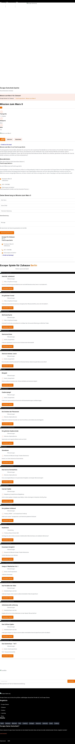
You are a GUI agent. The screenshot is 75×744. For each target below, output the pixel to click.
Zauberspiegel (6, 392)
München (14, 723)
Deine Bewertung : (4, 215)
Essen (51, 723)
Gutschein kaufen (22, 2)
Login (3, 2)
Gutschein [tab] (18, 139)
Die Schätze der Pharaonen (10, 411)
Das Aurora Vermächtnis (9, 469)
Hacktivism (5, 527)
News (60, 8)
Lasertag (53, 8)
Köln (20, 723)
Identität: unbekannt (8, 276)
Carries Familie (6, 489)
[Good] (6, 218)
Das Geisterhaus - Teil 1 (9, 643)
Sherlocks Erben (7, 334)
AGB (25, 228)
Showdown (5, 450)
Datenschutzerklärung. (19, 683)
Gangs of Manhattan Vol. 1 (10, 566)
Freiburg (56, 723)
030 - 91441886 (6, 184)
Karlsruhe (45, 723)
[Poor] (4, 218)
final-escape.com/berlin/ (8, 187)
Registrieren (11, 2)
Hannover (38, 723)
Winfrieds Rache (7, 315)
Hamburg (7, 723)
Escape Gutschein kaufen (9, 88)
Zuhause (39, 8)
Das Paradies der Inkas (9, 585)
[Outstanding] (10, 218)
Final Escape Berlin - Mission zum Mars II (26, 98)
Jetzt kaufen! (3, 733)
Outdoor (46, 8)
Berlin (2, 723)
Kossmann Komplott (8, 547)
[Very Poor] (2, 218)
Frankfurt (25, 723)
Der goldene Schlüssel (9, 508)
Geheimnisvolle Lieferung (10, 605)
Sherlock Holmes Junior (9, 353)
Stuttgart (31, 723)
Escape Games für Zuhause (7, 98)
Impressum (3, 741)
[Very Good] (8, 218)
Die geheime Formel (8, 295)
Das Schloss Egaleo (8, 624)
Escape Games (31, 8)
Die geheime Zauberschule (10, 431)
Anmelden (71, 681)
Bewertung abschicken (7, 232)
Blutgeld (4, 373)
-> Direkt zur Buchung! (6, 144)
